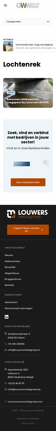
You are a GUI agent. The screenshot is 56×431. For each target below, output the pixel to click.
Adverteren (11, 302)
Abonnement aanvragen (19, 308)
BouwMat (10, 267)
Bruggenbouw (13, 279)
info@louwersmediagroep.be (24, 389)
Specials (9, 285)
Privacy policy (28, 423)
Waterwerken (12, 261)
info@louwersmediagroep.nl (24, 350)
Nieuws (9, 255)
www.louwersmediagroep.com (25, 401)
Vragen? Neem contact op (26, 229)
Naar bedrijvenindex (28, 182)
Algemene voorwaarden (28, 418)
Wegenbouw (12, 273)
